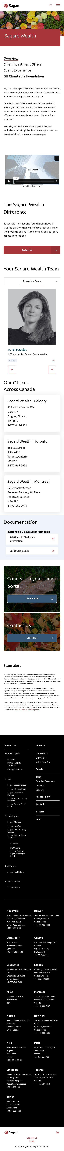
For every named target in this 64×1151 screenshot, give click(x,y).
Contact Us (32, 638)
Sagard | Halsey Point (16, 789)
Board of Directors (45, 781)
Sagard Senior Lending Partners (17, 799)
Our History (42, 753)
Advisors (40, 785)
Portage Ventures (15, 769)
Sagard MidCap (14, 822)
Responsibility (43, 797)
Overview (11, 58)
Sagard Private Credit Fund (16, 805)
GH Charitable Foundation (24, 76)
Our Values (41, 757)
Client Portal (32, 598)
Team (38, 776)
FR (50, 5)
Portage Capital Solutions (14, 764)
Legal (32, 1141)
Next (53, 369)
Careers (40, 789)
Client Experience (17, 70)
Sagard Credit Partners (17, 785)
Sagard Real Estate (15, 872)
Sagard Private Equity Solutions (16, 836)
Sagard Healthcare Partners (15, 794)
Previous (13, 369)
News (38, 819)
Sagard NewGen (14, 826)
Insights (40, 812)
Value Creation (43, 762)
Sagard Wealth (13, 887)
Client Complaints (19, 550)
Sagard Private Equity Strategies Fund (17, 853)
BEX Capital (15, 848)
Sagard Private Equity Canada (16, 831)
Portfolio (40, 804)
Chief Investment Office (22, 64)
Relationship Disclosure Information (22, 539)
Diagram (11, 759)
